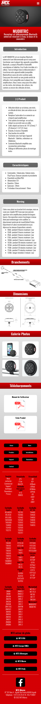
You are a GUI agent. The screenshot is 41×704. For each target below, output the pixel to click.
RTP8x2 (32, 565)
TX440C (32, 512)
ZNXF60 (8, 614)
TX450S (32, 522)
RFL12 (20, 564)
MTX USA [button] (21, 638)
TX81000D (8, 520)
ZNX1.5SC (8, 606)
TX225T (20, 533)
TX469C (32, 520)
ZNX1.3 (20, 624)
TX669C (8, 550)
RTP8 (33, 562)
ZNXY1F (20, 609)
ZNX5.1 (20, 612)
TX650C (8, 545)
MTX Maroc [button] (21, 661)
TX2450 (8, 527)
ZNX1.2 (20, 604)
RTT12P (32, 578)
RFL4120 (8, 515)
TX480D (8, 525)
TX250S (20, 527)
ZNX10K (8, 596)
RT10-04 (20, 543)
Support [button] (11, 459)
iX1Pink (32, 492)
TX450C (32, 515)
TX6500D (8, 522)
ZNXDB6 (8, 624)
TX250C (20, 520)
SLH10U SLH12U (20, 574)
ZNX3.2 (20, 601)
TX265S (20, 530)
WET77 (32, 597)
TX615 (20, 552)
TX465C (32, 517)
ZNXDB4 (8, 622)
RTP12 (33, 570)
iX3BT (33, 497)
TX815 (20, 560)
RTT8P (32, 575)
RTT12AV (33, 548)
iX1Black (32, 484)
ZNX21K (8, 599)
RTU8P (32, 557)
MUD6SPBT (32, 604)
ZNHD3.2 (20, 594)
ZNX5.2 (20, 599)
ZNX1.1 (20, 617)
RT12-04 (20, 545)
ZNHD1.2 (20, 596)
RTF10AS (33, 543)
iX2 (33, 479)
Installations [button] (29, 452)
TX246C (20, 517)
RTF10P (32, 560)
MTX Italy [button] (21, 668)
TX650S (8, 553)
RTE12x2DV (32, 550)
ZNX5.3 (20, 619)
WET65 (32, 594)
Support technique (8, 487)
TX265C (20, 522)
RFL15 (20, 567)
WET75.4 (33, 592)
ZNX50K (8, 604)
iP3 (20, 479)
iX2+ (32, 481)
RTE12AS (33, 545)
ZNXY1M (20, 606)
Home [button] (11, 445)
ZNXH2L (20, 495)
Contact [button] (11, 466)
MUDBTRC (32, 607)
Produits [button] (11, 452)
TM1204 (32, 599)
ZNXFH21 (8, 609)
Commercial (8, 483)
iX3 (33, 494)
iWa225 (20, 484)
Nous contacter (8, 479)
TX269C (20, 525)
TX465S (32, 525)
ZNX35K (8, 601)
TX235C (20, 512)
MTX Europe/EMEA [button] (22, 646)
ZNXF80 (8, 612)
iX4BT (33, 502)
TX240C (20, 515)
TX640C (8, 543)
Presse (8, 494)
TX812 (20, 557)
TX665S (8, 556)
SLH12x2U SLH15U (20, 579)
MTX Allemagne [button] (22, 653)
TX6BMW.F (8, 563)
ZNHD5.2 (20, 591)
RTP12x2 (33, 572)
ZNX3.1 (20, 614)
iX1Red (33, 486)
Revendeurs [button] (29, 459)
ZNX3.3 (20, 622)
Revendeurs (8, 491)
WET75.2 (33, 589)
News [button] (29, 445)
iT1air (20, 481)
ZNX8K (8, 594)
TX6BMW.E (8, 561)
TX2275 (8, 530)
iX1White (32, 489)
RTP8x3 (32, 567)
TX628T (8, 558)
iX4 (33, 499)
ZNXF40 (8, 617)
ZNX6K (8, 591)
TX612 (20, 550)
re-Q (20, 492)
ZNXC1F (8, 619)
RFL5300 (8, 517)
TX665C (8, 548)
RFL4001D (8, 512)
